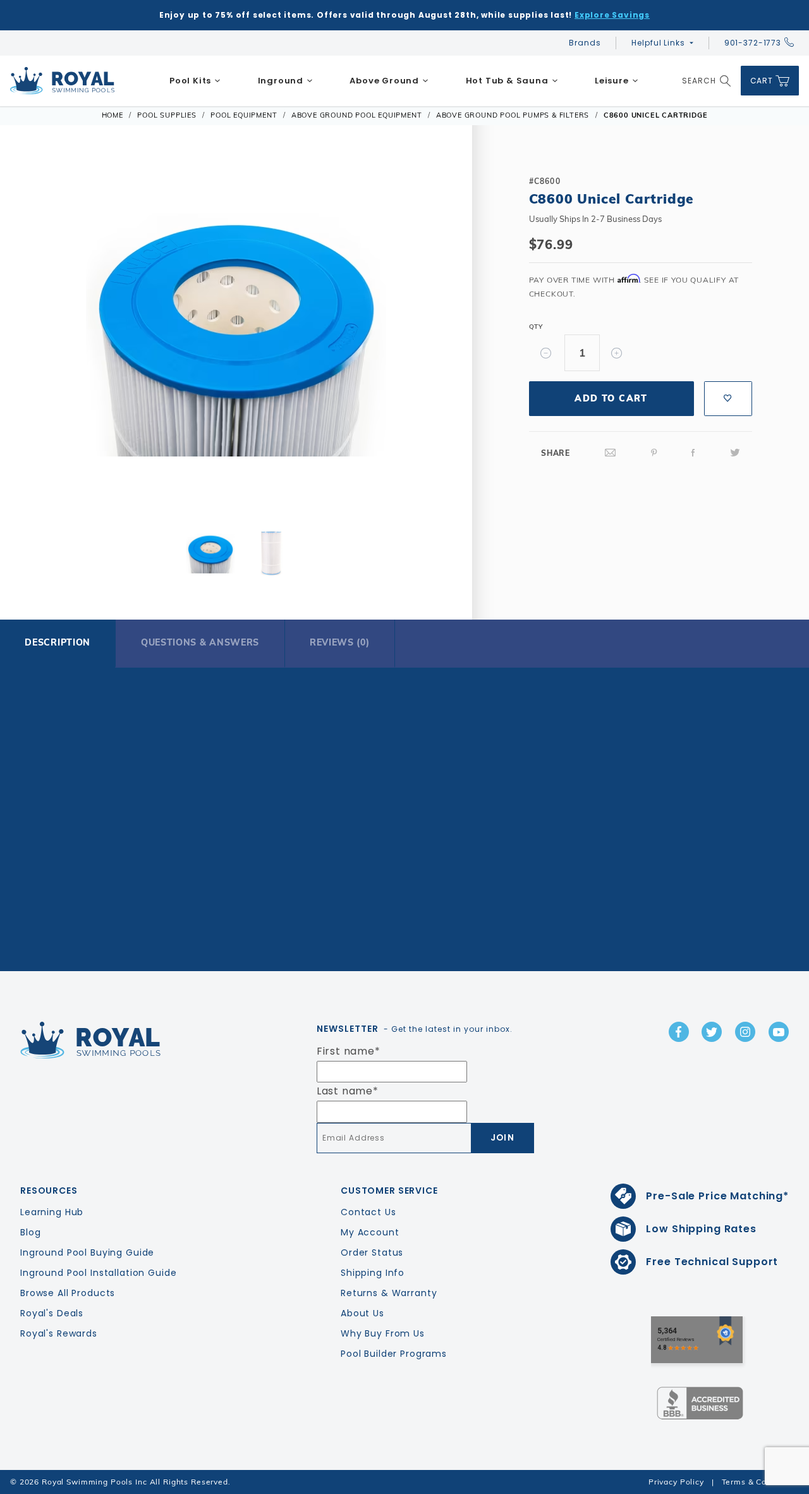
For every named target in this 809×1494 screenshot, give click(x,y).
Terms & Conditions (760, 1481)
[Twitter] (735, 453)
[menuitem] (195, 81)
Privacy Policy (676, 1481)
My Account (370, 1232)
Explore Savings (612, 14)
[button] (37, 336)
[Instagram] (745, 1032)
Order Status (372, 1252)
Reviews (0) (340, 642)
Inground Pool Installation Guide (98, 1272)
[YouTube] (779, 1032)
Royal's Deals (51, 1313)
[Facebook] (693, 453)
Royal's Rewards (58, 1333)
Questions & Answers (200, 642)
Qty (536, 326)
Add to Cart (611, 398)
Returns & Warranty (389, 1293)
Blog (30, 1232)
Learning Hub (51, 1212)
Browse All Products (67, 1293)
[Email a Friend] (610, 453)
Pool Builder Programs (394, 1353)
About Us (362, 1313)
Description (57, 642)
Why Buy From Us (383, 1333)
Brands (584, 42)
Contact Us (368, 1212)
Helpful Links (657, 42)
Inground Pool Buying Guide (87, 1252)
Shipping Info (372, 1272)
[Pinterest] (654, 453)
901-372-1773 (752, 42)
